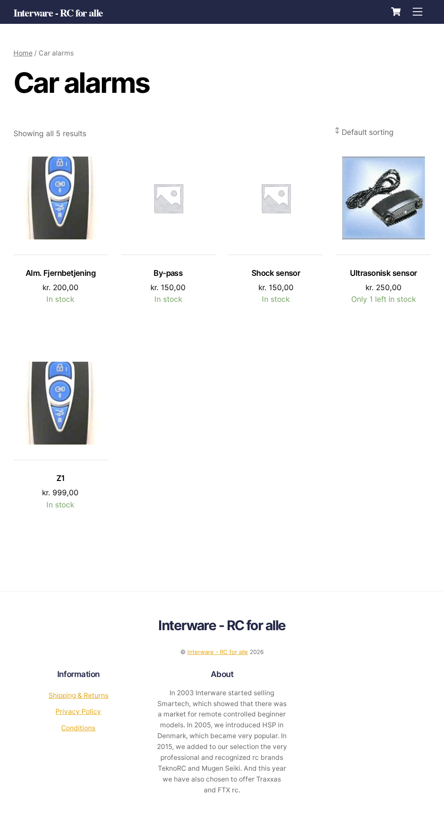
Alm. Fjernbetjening (61, 273)
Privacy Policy (78, 711)
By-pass (168, 273)
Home (23, 53)
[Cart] (396, 11)
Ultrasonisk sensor (383, 273)
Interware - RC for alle (217, 651)
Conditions (78, 728)
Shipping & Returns (78, 695)
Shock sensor (275, 273)
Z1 (60, 478)
